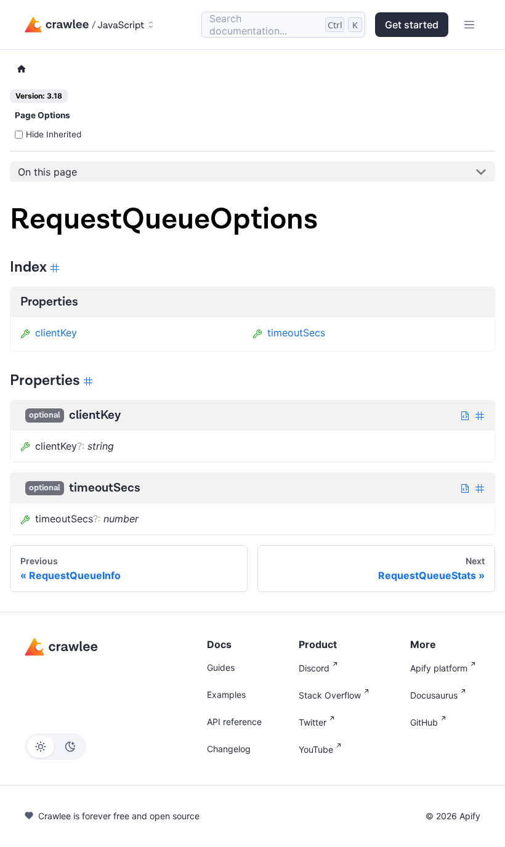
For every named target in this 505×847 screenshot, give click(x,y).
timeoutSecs (296, 332)
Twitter (312, 722)
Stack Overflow (330, 695)
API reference (234, 721)
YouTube (316, 749)
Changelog (229, 749)
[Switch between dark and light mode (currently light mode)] (55, 746)
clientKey (56, 332)
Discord (314, 668)
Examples (226, 694)
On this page (47, 172)
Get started (411, 24)
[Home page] (21, 69)
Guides (221, 667)
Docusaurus (434, 695)
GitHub (424, 722)
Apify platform (438, 668)
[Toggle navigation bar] (469, 25)
